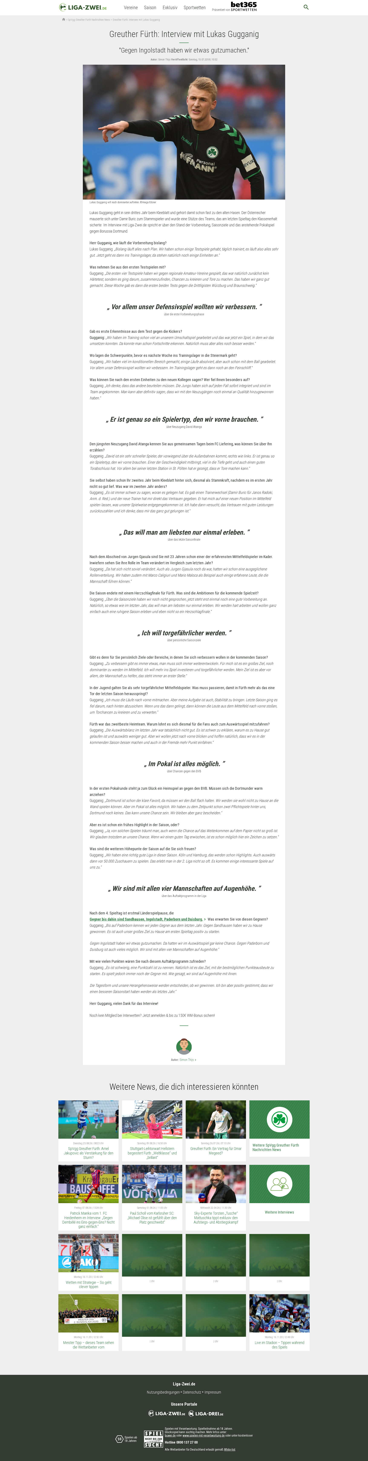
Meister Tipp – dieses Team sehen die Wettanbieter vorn (88, 1344)
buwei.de (170, 1435)
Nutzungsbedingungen (163, 1392)
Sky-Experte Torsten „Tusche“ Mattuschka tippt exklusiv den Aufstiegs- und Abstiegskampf (216, 1217)
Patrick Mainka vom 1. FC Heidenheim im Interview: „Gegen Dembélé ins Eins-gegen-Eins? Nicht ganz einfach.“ (88, 1220)
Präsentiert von (221, 9)
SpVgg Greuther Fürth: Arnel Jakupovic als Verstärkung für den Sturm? (88, 1153)
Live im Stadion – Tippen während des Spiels (279, 1344)
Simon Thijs (188, 1059)
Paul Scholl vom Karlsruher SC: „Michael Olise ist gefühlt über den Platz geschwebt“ (152, 1217)
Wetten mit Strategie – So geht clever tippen (88, 1284)
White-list (229, 1449)
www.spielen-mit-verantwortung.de (204, 1435)
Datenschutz (192, 1392)
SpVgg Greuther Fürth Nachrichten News (89, 19)
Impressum (212, 1392)
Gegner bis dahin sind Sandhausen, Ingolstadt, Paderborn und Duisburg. (146, 919)
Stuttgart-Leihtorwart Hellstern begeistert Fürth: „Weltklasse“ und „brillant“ (152, 1153)
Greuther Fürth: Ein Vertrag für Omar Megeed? (216, 1150)
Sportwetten (195, 7)
